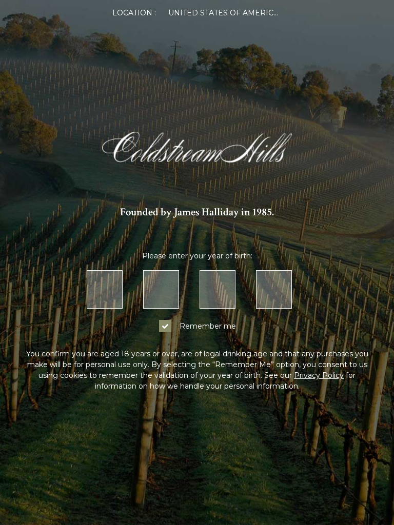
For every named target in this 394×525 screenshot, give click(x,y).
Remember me (208, 326)
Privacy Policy (319, 375)
